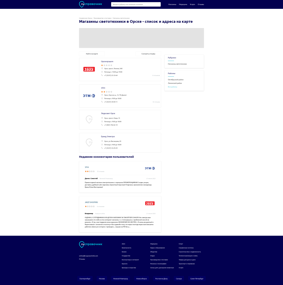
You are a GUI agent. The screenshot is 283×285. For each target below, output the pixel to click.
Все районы (172, 87)
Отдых (152, 256)
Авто (123, 244)
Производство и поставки (102, 18)
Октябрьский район (176, 79)
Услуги (192, 4)
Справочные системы (186, 248)
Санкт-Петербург (196, 278)
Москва (102, 278)
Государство (126, 256)
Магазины (172, 4)
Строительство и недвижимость (190, 252)
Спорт (181, 244)
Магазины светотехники (177, 64)
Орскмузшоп (120, 69)
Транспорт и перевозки (187, 264)
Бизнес (124, 252)
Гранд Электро (120, 143)
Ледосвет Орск (120, 120)
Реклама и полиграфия (158, 264)
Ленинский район (175, 83)
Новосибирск (141, 278)
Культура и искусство (129, 268)
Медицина (183, 4)
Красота (124, 264)
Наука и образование (157, 248)
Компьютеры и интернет (130, 260)
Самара (179, 278)
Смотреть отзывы (148, 54)
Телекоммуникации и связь (188, 256)
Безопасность (126, 248)
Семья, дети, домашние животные (162, 268)
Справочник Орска (85, 18)
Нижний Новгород (120, 278)
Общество (153, 252)
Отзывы (201, 4)
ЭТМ (120, 96)
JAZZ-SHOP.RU (91, 202)
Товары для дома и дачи (187, 260)
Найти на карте (92, 54)
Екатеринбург (85, 278)
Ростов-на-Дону (161, 278)
